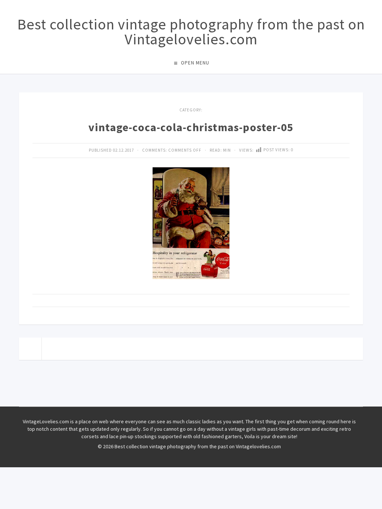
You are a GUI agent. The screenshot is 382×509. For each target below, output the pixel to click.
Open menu (195, 63)
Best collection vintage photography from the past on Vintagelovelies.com (191, 31)
